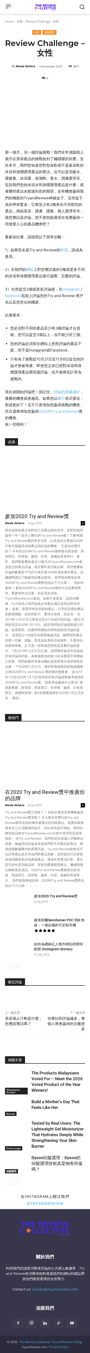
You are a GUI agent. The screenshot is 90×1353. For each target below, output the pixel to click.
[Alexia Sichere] (8, 66)
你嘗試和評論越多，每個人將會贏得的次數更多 (66, 1023)
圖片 (61, 398)
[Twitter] (21, 999)
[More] (56, 999)
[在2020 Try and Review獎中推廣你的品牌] (45, 757)
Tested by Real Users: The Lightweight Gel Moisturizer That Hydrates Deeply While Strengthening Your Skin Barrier (58, 1135)
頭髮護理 (49, 32)
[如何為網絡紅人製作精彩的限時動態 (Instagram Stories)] (17, 950)
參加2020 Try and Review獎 (37, 516)
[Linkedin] (45, 999)
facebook (13, 295)
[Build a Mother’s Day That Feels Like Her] (17, 1107)
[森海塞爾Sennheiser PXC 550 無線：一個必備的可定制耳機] (17, 926)
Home (9, 21)
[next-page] (16, 967)
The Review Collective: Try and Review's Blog (51, 1342)
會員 (64, 250)
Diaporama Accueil (13, 1091)
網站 (30, 269)
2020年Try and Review (59, 411)
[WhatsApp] (33, 999)
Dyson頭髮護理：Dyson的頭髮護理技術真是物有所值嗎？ (57, 1163)
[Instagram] (31, 1323)
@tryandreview (45, 1203)
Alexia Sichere (25, 66)
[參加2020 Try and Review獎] (45, 481)
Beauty (10, 1113)
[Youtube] (72, 1323)
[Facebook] (10, 999)
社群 (20, 21)
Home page (13, 1148)
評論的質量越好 (67, 391)
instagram (71, 289)
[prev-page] (8, 967)
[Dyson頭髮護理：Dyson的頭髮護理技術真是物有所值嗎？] (17, 1163)
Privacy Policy (59, 1347)
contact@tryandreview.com (55, 1289)
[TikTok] (59, 1323)
